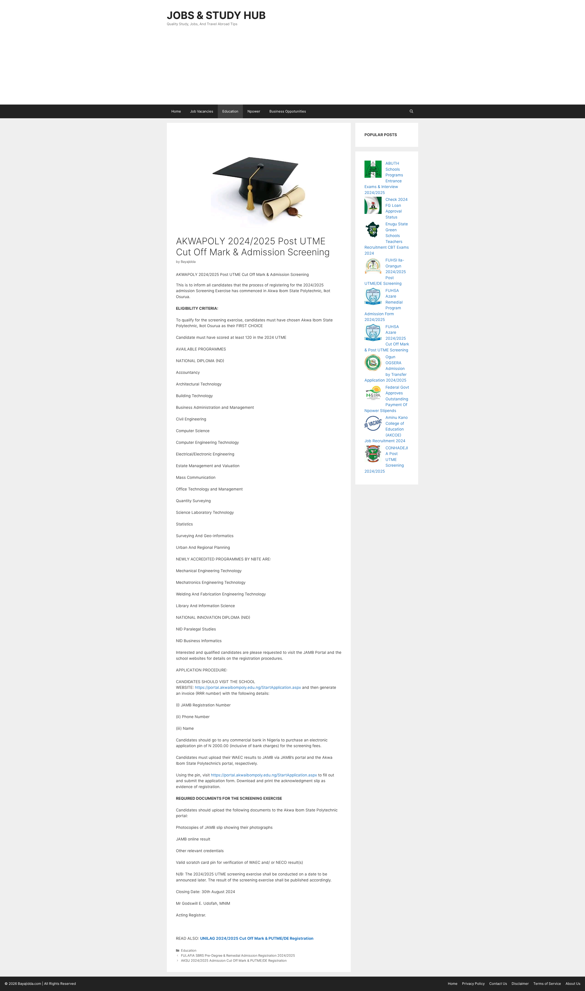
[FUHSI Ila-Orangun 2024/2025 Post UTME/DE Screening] (373, 266)
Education (230, 111)
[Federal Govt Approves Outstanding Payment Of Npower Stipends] (373, 394)
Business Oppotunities (287, 111)
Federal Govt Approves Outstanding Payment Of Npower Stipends (386, 399)
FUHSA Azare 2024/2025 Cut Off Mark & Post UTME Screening (386, 338)
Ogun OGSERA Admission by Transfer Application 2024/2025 (385, 368)
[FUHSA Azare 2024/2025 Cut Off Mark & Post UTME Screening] (373, 333)
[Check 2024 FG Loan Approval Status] (373, 206)
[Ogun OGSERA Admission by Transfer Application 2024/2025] (373, 363)
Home (176, 111)
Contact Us (498, 983)
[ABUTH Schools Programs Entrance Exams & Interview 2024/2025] (373, 170)
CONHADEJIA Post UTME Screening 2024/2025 (386, 460)
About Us (573, 983)
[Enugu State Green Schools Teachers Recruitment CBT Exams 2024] (373, 230)
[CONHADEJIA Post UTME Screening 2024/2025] (373, 454)
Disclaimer (520, 983)
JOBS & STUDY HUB (216, 15)
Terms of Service (547, 983)
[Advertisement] (292, 70)
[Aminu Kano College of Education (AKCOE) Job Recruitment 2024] (373, 424)
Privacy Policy (473, 983)
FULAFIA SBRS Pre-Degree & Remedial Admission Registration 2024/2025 (238, 955)
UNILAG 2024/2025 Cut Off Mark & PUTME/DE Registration (257, 938)
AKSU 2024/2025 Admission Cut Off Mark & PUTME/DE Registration (234, 960)
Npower (253, 111)
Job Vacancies (201, 111)
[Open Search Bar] (411, 111)
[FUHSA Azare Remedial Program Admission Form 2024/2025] (373, 297)
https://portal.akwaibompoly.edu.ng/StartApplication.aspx (248, 687)
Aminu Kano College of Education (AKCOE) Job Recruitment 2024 (386, 429)
